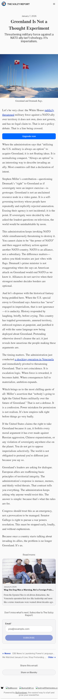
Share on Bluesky (29, 672)
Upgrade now (29, 136)
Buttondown (21, 692)
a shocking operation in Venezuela (34, 359)
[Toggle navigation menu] (54, 4)
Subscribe (29, 638)
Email (8, 623)
